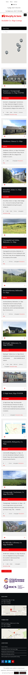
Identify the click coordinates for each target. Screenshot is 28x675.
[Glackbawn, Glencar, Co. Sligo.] (14, 128)
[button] (20, 46)
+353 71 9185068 (6, 624)
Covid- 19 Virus (4, 646)
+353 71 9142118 (6, 601)
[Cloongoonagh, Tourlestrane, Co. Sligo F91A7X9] (14, 479)
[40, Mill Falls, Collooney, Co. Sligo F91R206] (14, 526)
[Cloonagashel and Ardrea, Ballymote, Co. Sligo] (14, 227)
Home (7, 1)
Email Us (14, 4)
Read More (22, 673)
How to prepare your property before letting (10, 656)
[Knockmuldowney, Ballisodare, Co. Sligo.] (14, 275)
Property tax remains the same (7, 651)
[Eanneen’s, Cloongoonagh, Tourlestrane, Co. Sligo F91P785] (14, 78)
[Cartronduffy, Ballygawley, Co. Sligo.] (14, 428)
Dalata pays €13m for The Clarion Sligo (9, 649)
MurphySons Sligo (13, 114)
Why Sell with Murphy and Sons (7, 654)
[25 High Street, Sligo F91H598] (14, 377)
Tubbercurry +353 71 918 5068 (14, 11)
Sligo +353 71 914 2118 (14, 7)
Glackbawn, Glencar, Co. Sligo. (13, 141)
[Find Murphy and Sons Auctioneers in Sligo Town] (14, 610)
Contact (15, 1)
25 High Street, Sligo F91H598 (13, 393)
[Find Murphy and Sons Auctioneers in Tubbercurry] (14, 634)
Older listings (7, 571)
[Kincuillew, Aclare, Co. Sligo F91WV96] (14, 177)
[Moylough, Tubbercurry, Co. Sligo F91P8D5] (14, 330)
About (11, 1)
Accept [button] (16, 673)
